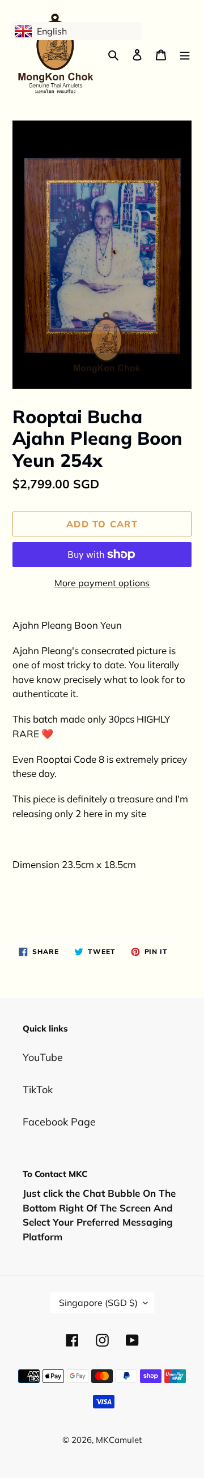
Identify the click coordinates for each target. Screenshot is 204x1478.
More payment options (102, 582)
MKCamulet (119, 1439)
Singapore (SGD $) (98, 1302)
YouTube (43, 1057)
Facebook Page (59, 1121)
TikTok (38, 1089)
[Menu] (185, 54)
